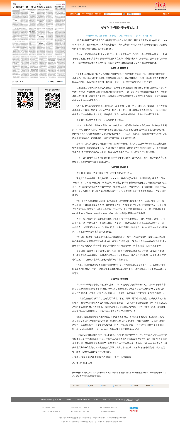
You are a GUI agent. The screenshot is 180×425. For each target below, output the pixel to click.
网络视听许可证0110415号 (79, 411)
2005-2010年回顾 (87, 14)
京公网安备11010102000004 (79, 408)
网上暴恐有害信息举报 (83, 400)
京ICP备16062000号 (48, 408)
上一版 (52, 82)
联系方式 (58, 400)
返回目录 (98, 14)
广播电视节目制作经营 (107, 411)
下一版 (59, 82)
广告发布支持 (118, 400)
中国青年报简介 (46, 400)
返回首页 (166, 14)
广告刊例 (68, 400)
